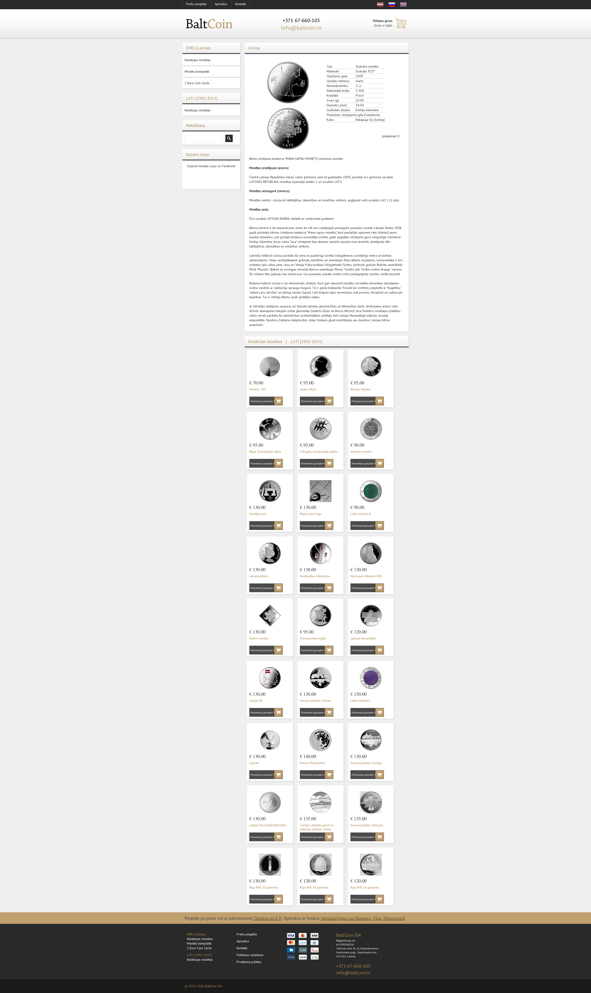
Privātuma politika (249, 962)
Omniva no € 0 (267, 918)
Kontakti (240, 4)
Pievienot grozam (260, 401)
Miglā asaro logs (310, 514)
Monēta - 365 (257, 389)
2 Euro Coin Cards (197, 83)
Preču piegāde (196, 4)
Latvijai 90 (255, 701)
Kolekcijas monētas (198, 60)
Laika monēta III (360, 514)
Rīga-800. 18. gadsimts (314, 887)
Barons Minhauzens (312, 763)
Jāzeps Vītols (308, 389)
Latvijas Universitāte (363, 638)
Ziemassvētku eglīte (313, 638)
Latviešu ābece (258, 576)
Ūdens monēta (258, 638)
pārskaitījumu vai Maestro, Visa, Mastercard (363, 918)
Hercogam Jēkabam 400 (365, 576)
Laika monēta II (360, 701)
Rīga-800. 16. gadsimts (364, 887)
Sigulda (254, 763)
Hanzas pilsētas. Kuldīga (366, 763)
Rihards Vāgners (360, 389)
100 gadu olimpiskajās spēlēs (319, 452)
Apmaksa (221, 4)
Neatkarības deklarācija (315, 576)
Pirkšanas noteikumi (250, 955)
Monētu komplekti (197, 71)
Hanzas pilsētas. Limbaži (315, 701)
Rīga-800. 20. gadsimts (263, 887)
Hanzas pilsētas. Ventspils (366, 825)
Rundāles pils (257, 514)
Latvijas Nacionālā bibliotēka (267, 825)
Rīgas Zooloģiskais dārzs (265, 452)
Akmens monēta (361, 452)
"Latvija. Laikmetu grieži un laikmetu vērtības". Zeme (317, 827)
